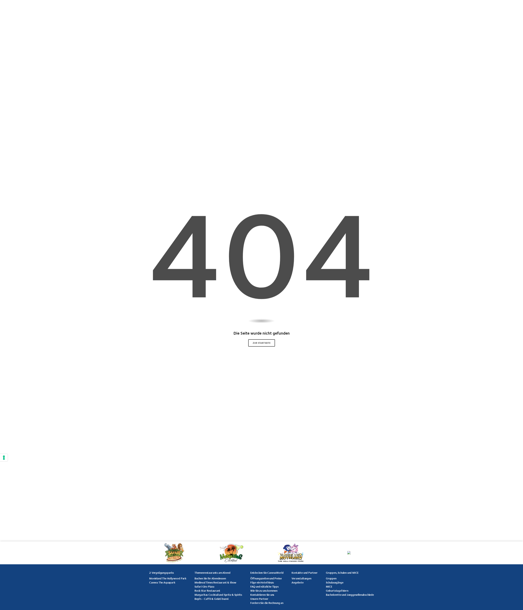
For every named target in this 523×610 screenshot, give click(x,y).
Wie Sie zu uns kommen (263, 590)
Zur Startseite (261, 343)
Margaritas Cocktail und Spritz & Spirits (218, 594)
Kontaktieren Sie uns (262, 594)
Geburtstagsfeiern (337, 590)
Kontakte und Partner (304, 572)
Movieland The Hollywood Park (167, 578)
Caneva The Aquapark (162, 582)
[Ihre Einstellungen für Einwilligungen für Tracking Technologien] (4, 457)
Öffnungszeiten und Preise (266, 578)
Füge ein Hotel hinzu (262, 582)
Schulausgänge (334, 582)
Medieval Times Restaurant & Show (215, 582)
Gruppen (331, 578)
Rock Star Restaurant (207, 590)
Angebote (298, 582)
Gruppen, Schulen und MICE (342, 572)
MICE (329, 586)
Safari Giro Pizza (204, 586)
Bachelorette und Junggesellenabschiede (350, 594)
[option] (188, 552)
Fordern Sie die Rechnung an (266, 602)
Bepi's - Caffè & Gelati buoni (211, 598)
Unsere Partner (259, 598)
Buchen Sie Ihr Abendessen (210, 578)
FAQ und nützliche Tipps (264, 586)
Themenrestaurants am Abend (212, 572)
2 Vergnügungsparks (161, 572)
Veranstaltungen (301, 578)
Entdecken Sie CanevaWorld (267, 572)
